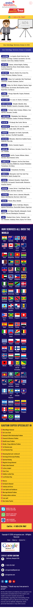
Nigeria (4, 287)
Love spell (5, 498)
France (17, 294)
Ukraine (24, 351)
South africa (17, 249)
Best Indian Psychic (8, 501)
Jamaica (11, 318)
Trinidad (17, 301)
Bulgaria (17, 358)
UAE (4, 279)
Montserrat (24, 377)
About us (14, 540)
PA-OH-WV (4, 122)
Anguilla (4, 384)
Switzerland (24, 318)
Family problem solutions (9, 495)
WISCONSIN (5, 139)
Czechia (17, 344)
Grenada (23, 301)
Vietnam (17, 257)
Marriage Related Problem (10, 492)
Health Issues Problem (9, 441)
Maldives (17, 265)
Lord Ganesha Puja (8, 450)
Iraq (24, 327)
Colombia (23, 405)
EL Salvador (17, 394)
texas (3, 85)
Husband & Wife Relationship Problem (13, 435)
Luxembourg (24, 358)
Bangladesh (11, 257)
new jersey (5, 73)
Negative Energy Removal (9, 462)
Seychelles (17, 334)
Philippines (17, 279)
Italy (4, 334)
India (4, 241)
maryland (5, 149)
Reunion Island (11, 335)
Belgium (24, 334)
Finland (17, 351)
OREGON (4, 110)
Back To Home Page (5, 41)
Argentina (17, 419)
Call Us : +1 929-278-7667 (16, 526)
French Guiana (23, 367)
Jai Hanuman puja (7, 447)
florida (4, 79)
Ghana (23, 265)
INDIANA (4, 211)
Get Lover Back (7, 433)
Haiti (4, 272)
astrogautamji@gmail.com (12, 570)
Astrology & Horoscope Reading (11, 457)
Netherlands (11, 294)
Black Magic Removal (8, 430)
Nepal (10, 279)
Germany (10, 327)
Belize (23, 393)
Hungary (11, 358)
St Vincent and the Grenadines (17, 368)
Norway (17, 327)
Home (8, 540)
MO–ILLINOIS (5, 100)
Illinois (4, 93)
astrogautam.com (10, 575)
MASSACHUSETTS (6, 205)
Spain (4, 327)
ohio (3, 217)
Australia (10, 241)
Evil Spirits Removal (8, 484)
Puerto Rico (4, 319)
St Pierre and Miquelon (10, 395)
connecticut (5, 161)
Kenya (10, 287)
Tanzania (17, 287)
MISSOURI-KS (5, 126)
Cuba (23, 384)
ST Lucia (4, 308)
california (5, 56)
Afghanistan (24, 272)
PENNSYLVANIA (5, 116)
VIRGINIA (4, 180)
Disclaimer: (4, 586)
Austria (24, 344)
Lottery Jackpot (7, 468)
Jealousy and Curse (8, 487)
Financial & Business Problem (10, 438)
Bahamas (10, 265)
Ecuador (11, 412)
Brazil (10, 419)
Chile (4, 419)
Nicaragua (4, 405)
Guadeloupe (5, 377)
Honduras (10, 405)
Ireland (23, 294)
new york (4, 64)
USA (4, 248)
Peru (4, 412)
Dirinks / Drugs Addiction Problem (12, 444)
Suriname (4, 301)
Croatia (4, 351)
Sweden (4, 294)
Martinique (11, 377)
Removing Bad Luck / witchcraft (11, 454)
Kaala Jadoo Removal (8, 465)
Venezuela (17, 405)
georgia (4, 145)
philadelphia (5, 170)
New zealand (24, 249)
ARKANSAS (4, 133)
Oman (4, 257)
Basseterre (17, 377)
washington (5, 155)
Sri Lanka (23, 279)
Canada (11, 248)
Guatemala (4, 393)
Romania (11, 351)
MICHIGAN (4, 188)
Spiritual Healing (7, 460)
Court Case (6, 471)
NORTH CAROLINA (6, 104)
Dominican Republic (11, 309)
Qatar (4, 265)
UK (23, 241)
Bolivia (17, 412)
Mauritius (23, 257)
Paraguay (23, 412)
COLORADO (5, 194)
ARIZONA (4, 201)
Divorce (5, 481)
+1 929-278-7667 (10, 565)
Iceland (4, 358)
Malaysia (11, 272)
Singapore (17, 318)
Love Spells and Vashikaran (10, 489)
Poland (11, 344)
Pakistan (17, 272)
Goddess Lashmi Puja (8, 474)
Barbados (23, 308)
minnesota (5, 174)
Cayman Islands (17, 385)
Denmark (23, 287)
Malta (10, 366)
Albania (4, 366)
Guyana (11, 301)
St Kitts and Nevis (10, 385)
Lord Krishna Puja (7, 477)
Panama (17, 308)
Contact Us (22, 540)
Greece (4, 344)
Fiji (17, 241)
